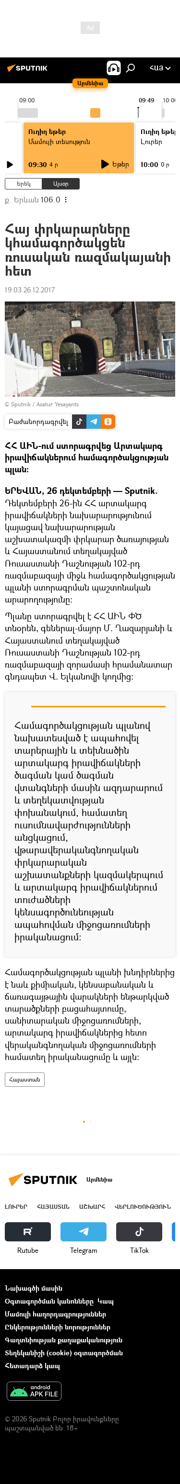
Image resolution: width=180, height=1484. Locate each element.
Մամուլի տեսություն (59, 141)
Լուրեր (16, 1207)
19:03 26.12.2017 (30, 289)
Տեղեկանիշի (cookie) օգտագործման (64, 1352)
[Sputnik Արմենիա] (29, 71)
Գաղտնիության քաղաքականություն (63, 1339)
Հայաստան (24, 1079)
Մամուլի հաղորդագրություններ (55, 1313)
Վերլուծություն (143, 1207)
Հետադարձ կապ (32, 1365)
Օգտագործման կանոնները (49, 1300)
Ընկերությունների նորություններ (57, 1326)
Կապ (105, 1300)
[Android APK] (34, 1392)
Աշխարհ (92, 1207)
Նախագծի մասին (33, 1288)
